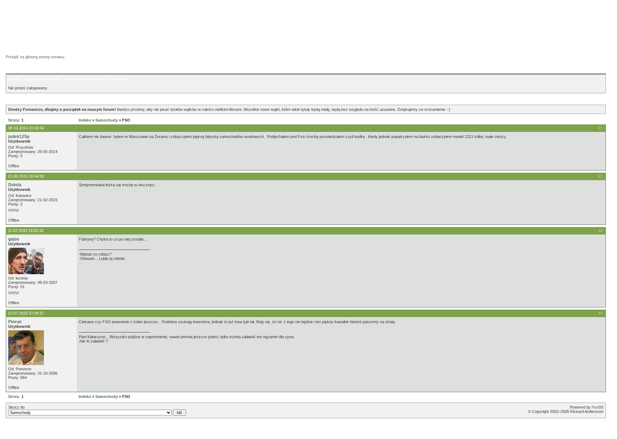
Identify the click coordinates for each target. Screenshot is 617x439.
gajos (13, 239)
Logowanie (116, 79)
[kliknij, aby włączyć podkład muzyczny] (24, 430)
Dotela (14, 184)
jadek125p (18, 136)
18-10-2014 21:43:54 (26, 128)
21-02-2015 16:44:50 (26, 176)
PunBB (597, 407)
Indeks (14, 79)
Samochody (106, 120)
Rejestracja (91, 79)
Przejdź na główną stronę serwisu (35, 57)
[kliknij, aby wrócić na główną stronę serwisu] (62, 21)
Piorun (14, 321)
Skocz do (16, 407)
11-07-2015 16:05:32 (26, 230)
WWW (13, 210)
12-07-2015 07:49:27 (26, 313)
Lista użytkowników (42, 79)
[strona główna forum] (33, 50)
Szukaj (70, 79)
